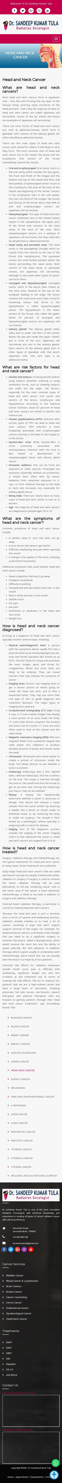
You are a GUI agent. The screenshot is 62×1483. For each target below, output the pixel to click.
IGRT (9, 1347)
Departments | (38, 1476)
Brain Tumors (13, 1286)
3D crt (9, 1369)
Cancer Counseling (16, 1297)
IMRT (9, 1342)
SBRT (9, 1353)
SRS (8, 1358)
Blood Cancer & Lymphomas (22, 1280)
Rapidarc (11, 1364)
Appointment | (23, 1476)
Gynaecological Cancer (18, 1313)
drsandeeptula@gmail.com (25, 1243)
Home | (11, 1476)
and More (11, 1374)
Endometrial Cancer (17, 1307)
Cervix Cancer (14, 1302)
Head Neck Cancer (16, 1318)
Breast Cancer (14, 1291)
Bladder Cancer (15, 1275)
